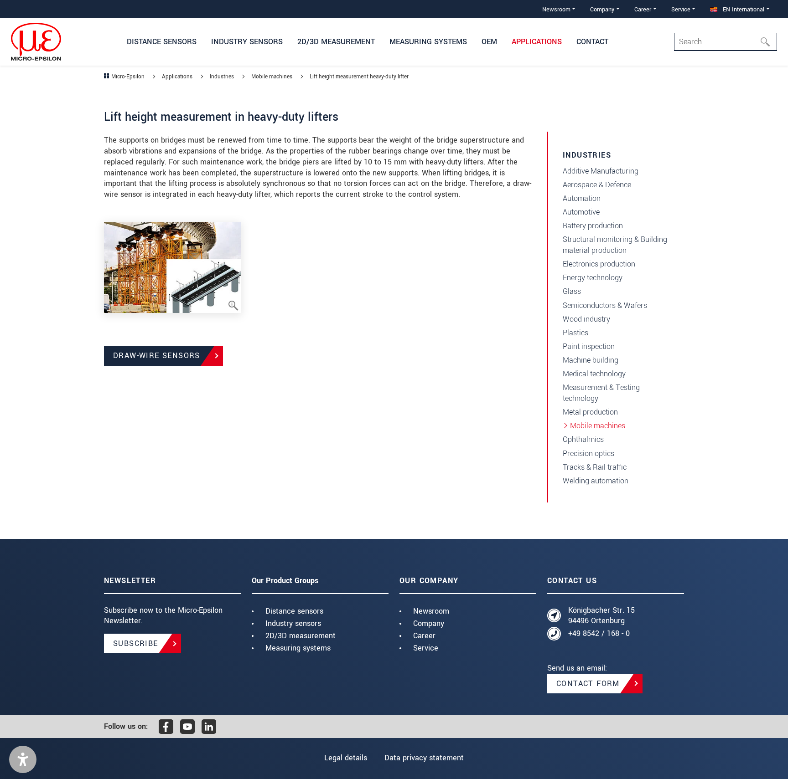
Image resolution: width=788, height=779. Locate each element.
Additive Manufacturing (600, 171)
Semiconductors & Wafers (605, 305)
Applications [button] (537, 41)
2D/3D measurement (300, 636)
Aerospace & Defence (597, 184)
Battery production (593, 225)
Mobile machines (597, 425)
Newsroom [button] (556, 9)
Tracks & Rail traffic (595, 467)
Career (424, 636)
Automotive (581, 212)
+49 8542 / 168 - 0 (599, 633)
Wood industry (586, 319)
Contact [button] (592, 41)
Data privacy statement (424, 758)
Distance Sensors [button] (162, 41)
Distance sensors (294, 611)
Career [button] (642, 9)
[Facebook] (166, 726)
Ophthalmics (583, 439)
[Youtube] (187, 726)
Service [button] (680, 9)
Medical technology (594, 374)
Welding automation (595, 481)
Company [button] (602, 9)
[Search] (768, 42)
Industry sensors (293, 623)
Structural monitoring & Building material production (615, 245)
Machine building (590, 360)
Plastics (575, 333)
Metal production (590, 412)
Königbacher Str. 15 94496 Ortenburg (601, 615)
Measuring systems (298, 648)
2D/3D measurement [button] (336, 41)
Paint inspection (589, 346)
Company (428, 623)
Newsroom (431, 611)
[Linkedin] (209, 726)
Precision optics (588, 453)
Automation (582, 198)
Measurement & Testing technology (601, 393)
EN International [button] (742, 9)
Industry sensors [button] (247, 41)
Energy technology (592, 277)
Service (425, 648)
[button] (22, 759)
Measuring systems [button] (428, 41)
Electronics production (599, 264)
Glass (572, 291)
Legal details (345, 758)
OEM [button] (489, 41)
